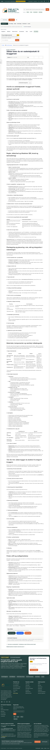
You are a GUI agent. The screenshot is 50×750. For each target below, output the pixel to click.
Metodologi (2, 711)
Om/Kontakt (24, 23)
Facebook (31, 57)
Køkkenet (8, 31)
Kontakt (41, 1)
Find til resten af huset (20, 676)
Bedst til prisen (28, 686)
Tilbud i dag (12, 19)
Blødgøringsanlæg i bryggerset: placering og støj (15, 646)
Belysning (39, 685)
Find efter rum (4, 23)
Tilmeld (17, 40)
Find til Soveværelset (29, 676)
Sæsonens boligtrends (41, 693)
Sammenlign (5, 19)
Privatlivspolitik (30, 1)
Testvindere (27, 685)
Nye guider (27, 690)
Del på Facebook (12, 633)
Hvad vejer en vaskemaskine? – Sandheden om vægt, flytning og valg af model (22, 644)
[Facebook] (46, 1)
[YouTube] (9, 702)
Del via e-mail (27, 633)
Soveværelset (35, 12)
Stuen (31, 12)
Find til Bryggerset (9, 45)
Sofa (14, 716)
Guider (15, 23)
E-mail (41, 57)
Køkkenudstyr (40, 686)
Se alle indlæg (15, 693)
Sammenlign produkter (29, 688)
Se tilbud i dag (37, 741)
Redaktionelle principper (5, 709)
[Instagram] (44, 1)
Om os (39, 1)
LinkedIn (36, 57)
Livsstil (29, 23)
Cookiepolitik (3, 716)
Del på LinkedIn (20, 633)
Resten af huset (14, 31)
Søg (47, 9)
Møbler (39, 683)
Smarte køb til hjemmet (41, 691)
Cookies (42, 748)
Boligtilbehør (40, 690)
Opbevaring (40, 688)
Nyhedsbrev (35, 1)
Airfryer (22, 716)
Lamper (18, 716)
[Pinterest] (48, 1)
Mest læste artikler (28, 693)
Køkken (28, 12)
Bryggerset (3, 31)
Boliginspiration (28, 691)
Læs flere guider (44, 741)
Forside (2, 1)
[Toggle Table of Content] (29, 83)
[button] (1, 62)
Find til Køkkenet (12, 676)
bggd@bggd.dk (4, 736)
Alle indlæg (40, 12)
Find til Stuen (37, 676)
